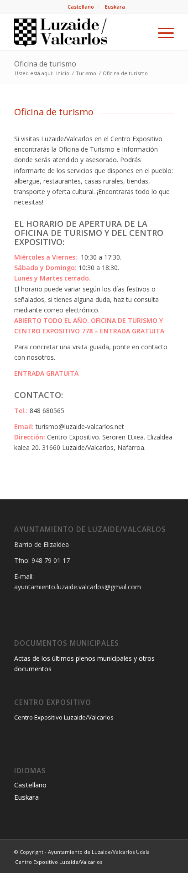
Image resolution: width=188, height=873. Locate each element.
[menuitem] (81, 7)
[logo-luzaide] (78, 32)
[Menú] (161, 32)
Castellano (81, 6)
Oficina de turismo (45, 64)
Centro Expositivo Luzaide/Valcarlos (64, 717)
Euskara (115, 6)
